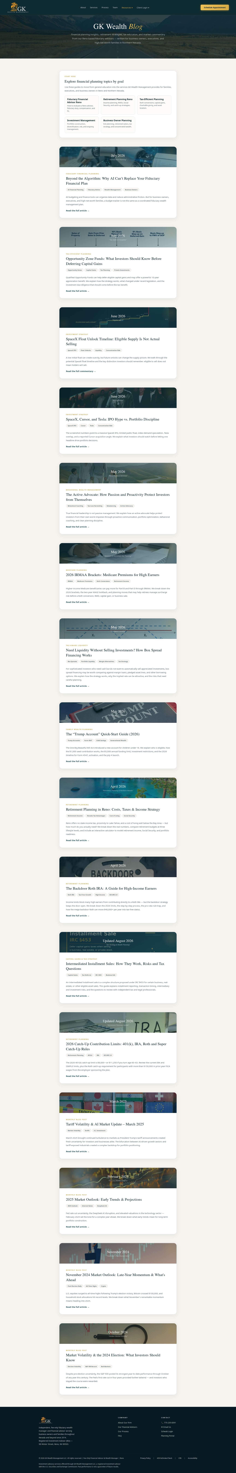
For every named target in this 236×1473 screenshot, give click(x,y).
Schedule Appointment (215, 7)
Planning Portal (167, 1436)
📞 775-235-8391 (168, 1422)
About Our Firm (125, 1422)
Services (94, 7)
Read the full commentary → (81, 371)
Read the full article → (77, 210)
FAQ (120, 1436)
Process (105, 7)
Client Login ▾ (143, 7)
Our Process (123, 1431)
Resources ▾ (127, 7)
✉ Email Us (166, 1427)
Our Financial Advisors (127, 1427)
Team (115, 7)
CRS (180, 1458)
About (83, 7)
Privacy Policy (145, 1458)
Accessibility (192, 1458)
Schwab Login (167, 1431)
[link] (18, 7)
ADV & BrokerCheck (164, 1458)
